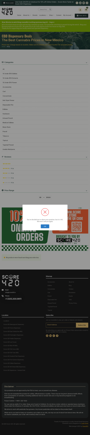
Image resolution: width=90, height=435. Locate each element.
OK (45, 226)
